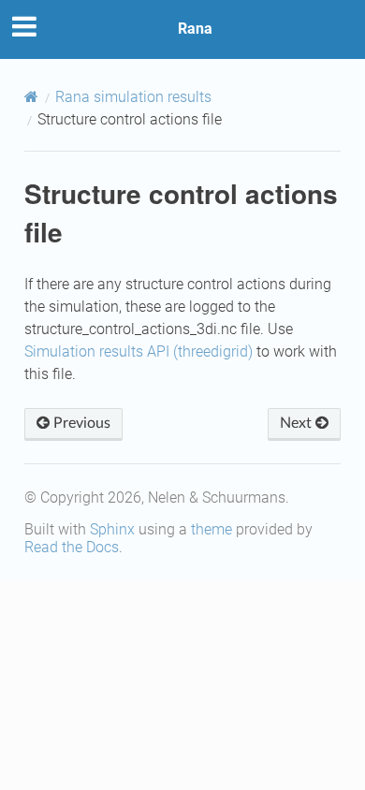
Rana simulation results (133, 97)
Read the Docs (71, 547)
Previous (80, 423)
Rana (195, 28)
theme (211, 529)
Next (297, 423)
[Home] (31, 97)
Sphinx (112, 529)
